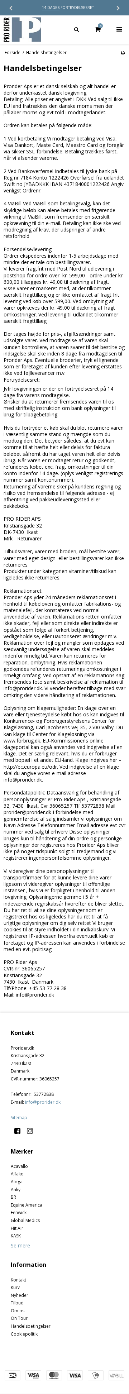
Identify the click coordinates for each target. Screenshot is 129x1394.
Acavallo (19, 1166)
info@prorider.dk (43, 1102)
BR (13, 1197)
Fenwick (19, 1212)
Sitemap (19, 1117)
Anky (15, 1190)
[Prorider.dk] (32, 29)
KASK (16, 1236)
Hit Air (17, 1228)
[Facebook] (19, 1131)
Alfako (17, 1174)
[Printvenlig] (122, 52)
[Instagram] (32, 1131)
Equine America (26, 1205)
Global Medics (25, 1220)
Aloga (17, 1182)
